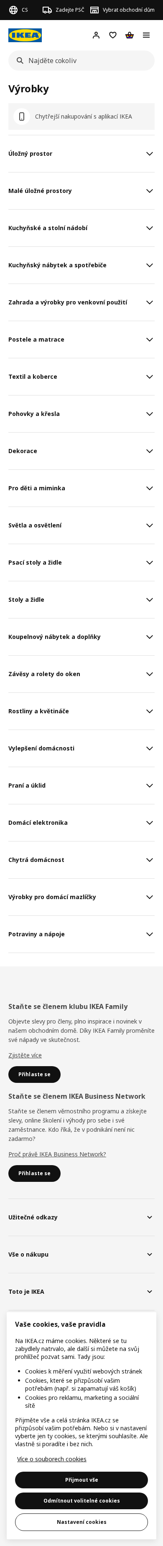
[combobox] (79, 61)
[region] (81, 1425)
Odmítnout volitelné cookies (81, 1500)
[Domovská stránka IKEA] (25, 35)
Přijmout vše (81, 1479)
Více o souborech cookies (52, 1459)
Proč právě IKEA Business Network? (57, 1154)
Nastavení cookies (82, 1522)
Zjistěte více (25, 1055)
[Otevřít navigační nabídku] (146, 35)
